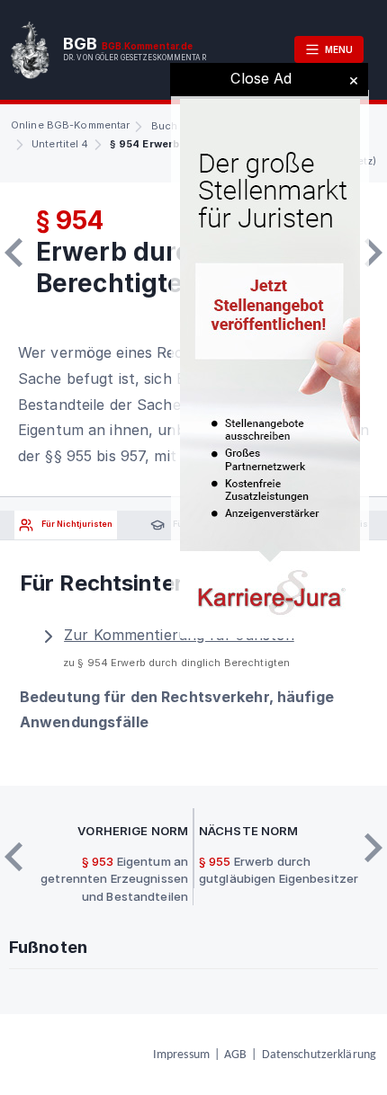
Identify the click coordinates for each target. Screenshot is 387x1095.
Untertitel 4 (60, 144)
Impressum (181, 1055)
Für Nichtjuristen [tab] (76, 525)
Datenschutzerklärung (319, 1055)
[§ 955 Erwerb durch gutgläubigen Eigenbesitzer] (373, 252)
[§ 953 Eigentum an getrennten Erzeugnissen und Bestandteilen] (13, 252)
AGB (235, 1055)
